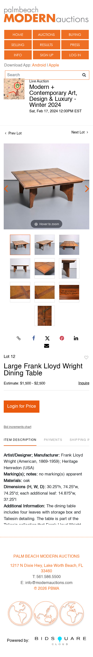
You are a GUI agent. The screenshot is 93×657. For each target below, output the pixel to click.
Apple (54, 65)
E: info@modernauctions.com (46, 583)
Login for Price (21, 406)
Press (75, 45)
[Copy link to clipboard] (19, 338)
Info (18, 55)
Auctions (46, 34)
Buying (75, 34)
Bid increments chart (17, 427)
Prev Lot (14, 133)
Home (18, 34)
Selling (17, 45)
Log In (75, 55)
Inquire (83, 383)
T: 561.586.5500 (46, 577)
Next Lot (78, 132)
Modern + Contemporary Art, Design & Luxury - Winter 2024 (53, 96)
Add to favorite (86, 357)
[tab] (20, 442)
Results (46, 45)
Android (39, 65)
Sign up (46, 55)
